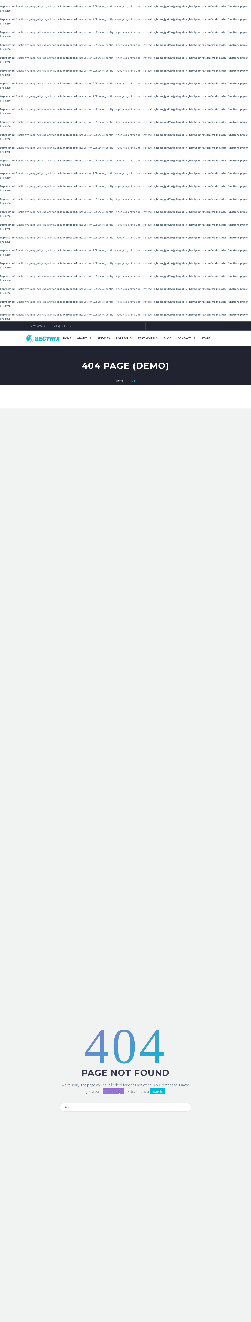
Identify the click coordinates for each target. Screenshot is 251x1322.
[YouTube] (111, 326)
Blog (167, 338)
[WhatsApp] (121, 326)
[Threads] (132, 326)
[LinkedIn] (91, 326)
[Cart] (224, 338)
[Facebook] (85, 326)
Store (205, 338)
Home (67, 338)
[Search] (217, 338)
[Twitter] (96, 326)
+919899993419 (37, 326)
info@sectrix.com (63, 326)
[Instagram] (101, 326)
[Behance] (137, 326)
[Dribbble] (116, 326)
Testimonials (148, 338)
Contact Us (186, 338)
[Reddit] (126, 326)
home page (113, 1091)
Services (103, 338)
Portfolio (124, 338)
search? (157, 1091)
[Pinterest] (106, 326)
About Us (84, 338)
